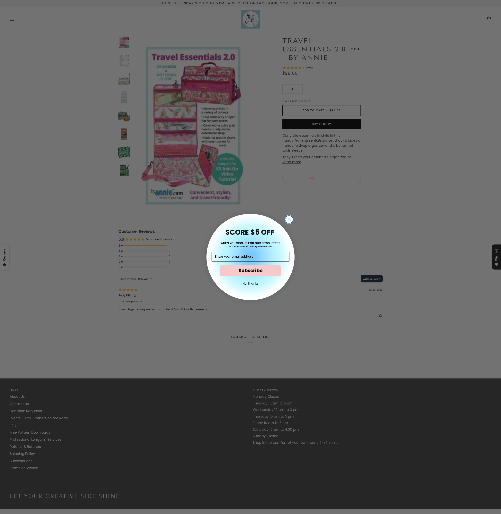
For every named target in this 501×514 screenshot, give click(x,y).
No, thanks (250, 283)
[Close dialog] (289, 219)
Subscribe (251, 270)
